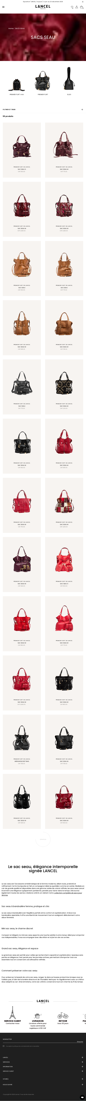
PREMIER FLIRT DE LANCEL (22, 167)
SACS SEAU (20, 28)
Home (11, 28)
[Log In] (76, 7)
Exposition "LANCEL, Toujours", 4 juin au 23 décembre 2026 (43, 1)
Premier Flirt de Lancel (22, 285)
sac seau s (22, 169)
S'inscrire (80, 1042)
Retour (63, 1021)
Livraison (38, 1021)
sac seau (21, 288)
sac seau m (64, 169)
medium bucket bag (22, 761)
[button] (43, 109)
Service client (12, 1021)
